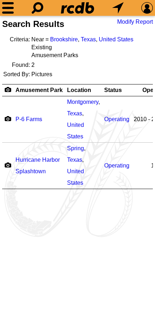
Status (113, 90)
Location (79, 90)
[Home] (77, 8)
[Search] (37, 8)
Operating (116, 119)
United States (116, 39)
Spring (75, 148)
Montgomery (82, 102)
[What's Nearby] (118, 8)
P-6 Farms (28, 119)
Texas (88, 39)
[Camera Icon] (7, 118)
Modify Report (135, 22)
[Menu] (8, 8)
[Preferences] (147, 8)
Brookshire (64, 39)
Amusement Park (39, 90)
